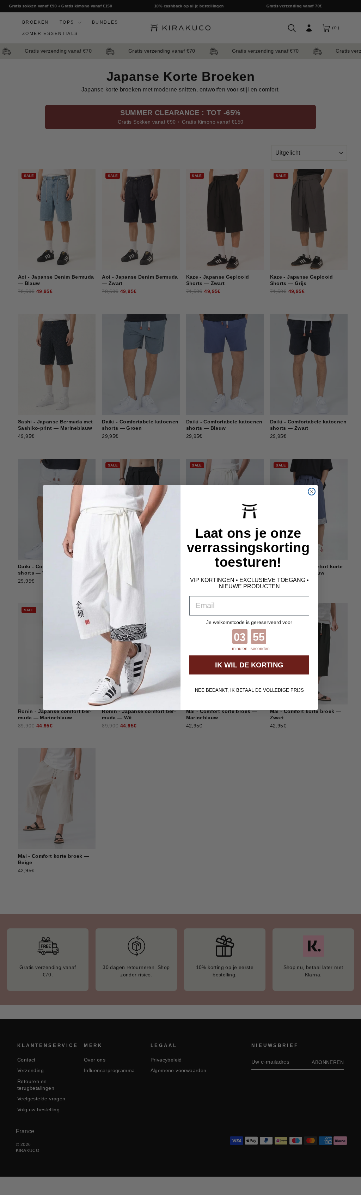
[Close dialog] (311, 491)
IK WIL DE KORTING (249, 665)
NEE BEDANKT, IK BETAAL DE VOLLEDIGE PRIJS (249, 690)
